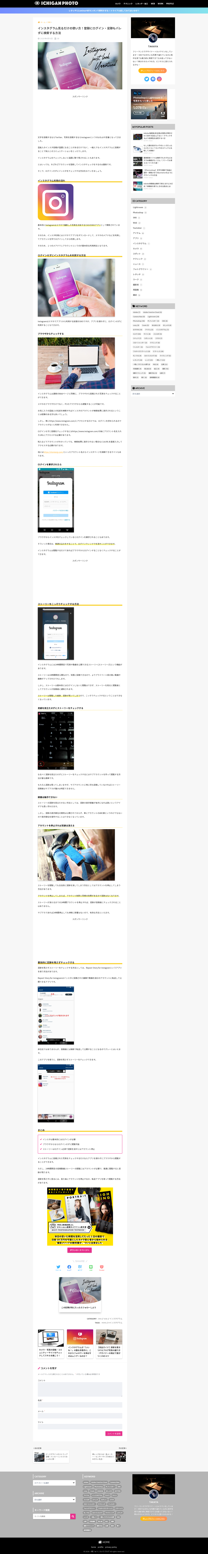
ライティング (165, 356)
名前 (40, 1400)
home (93, 1547)
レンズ (149, 360)
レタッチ (138, 274)
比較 (162, 373)
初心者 (147, 369)
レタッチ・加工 (141, 3)
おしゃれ (167, 325)
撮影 (165, 369)
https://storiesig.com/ (53, 452)
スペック (137, 338)
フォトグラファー (142, 269)
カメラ (118, 3)
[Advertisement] (80, 115)
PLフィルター (153, 321)
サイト (41, 1422)
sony (136, 325)
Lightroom (139, 207)
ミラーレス (158, 351)
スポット (138, 253)
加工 (156, 369)
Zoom (145, 325)
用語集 (137, 289)
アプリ (137, 238)
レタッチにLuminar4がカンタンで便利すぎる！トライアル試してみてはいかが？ (104, 10)
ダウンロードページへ (79, 1250)
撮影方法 (153, 373)
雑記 (136, 295)
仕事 (164, 364)
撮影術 (137, 284)
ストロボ (157, 334)
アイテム (138, 233)
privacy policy (111, 1547)
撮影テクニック (139, 373)
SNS (100, 1319)
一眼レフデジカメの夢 (141, 364)
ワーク (137, 279)
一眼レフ (160, 360)
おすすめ (137, 330)
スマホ (158, 338)
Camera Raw (139, 316)
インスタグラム (116, 1319)
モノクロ (137, 356)
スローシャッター (140, 343)
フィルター (138, 347)
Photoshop (139, 212)
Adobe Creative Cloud (152, 312)
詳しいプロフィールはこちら (152, 70)
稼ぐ (144, 377)
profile (100, 1547)
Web (106, 1319)
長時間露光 (154, 377)
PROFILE (170, 3)
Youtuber (138, 228)
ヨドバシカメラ (150, 356)
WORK (160, 3)
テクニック (128, 3)
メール (41, 1411)
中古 (155, 364)
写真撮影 (137, 369)
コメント (42, 1380)
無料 (135, 377)
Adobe (136, 312)
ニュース (138, 264)
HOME (106, 1542)
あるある (156, 325)
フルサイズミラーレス (141, 351)
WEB (153, 3)
